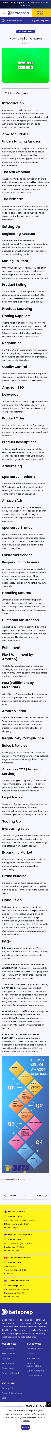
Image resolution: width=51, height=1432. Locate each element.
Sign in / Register (40, 20)
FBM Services (8, 1353)
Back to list (25, 1195)
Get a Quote (40, 12)
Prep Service (33, 1358)
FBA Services (8, 1348)
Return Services (34, 1375)
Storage (6, 1358)
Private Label (8, 1363)
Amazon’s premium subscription (26, 721)
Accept (25, 1427)
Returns (30, 1353)
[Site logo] (18, 12)
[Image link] (17, 1311)
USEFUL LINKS (8, 1383)
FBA (4, 665)
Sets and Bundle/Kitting (34, 1364)
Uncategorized (25, 31)
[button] (45, 93)
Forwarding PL (8, 1368)
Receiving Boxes (35, 1348)
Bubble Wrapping (35, 1370)
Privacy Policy (8, 1388)
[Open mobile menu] (3, 13)
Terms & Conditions (12, 1393)
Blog (4, 1397)
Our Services (9, 1343)
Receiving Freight (10, 1373)
